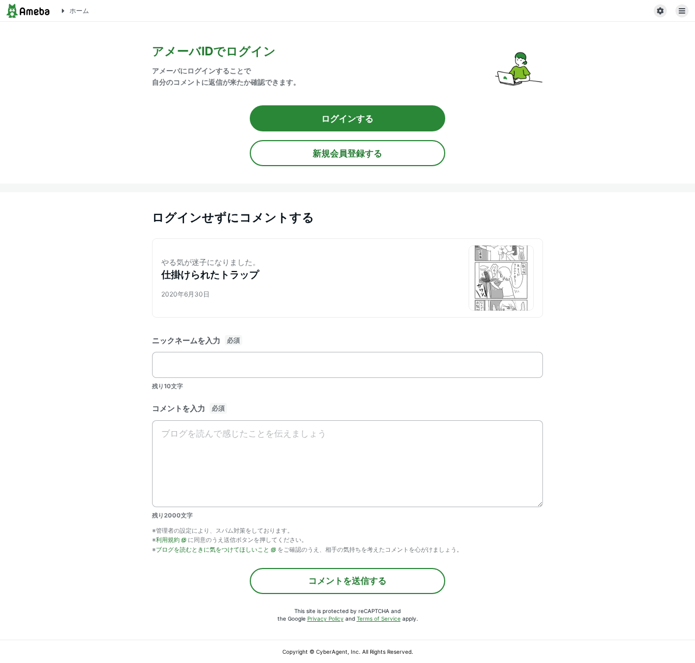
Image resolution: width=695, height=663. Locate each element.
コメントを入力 (178, 408)
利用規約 (168, 540)
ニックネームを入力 (186, 340)
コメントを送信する (347, 580)
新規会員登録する (347, 153)
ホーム (79, 11)
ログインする (347, 118)
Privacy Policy (325, 618)
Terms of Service (379, 618)
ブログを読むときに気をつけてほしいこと (212, 549)
